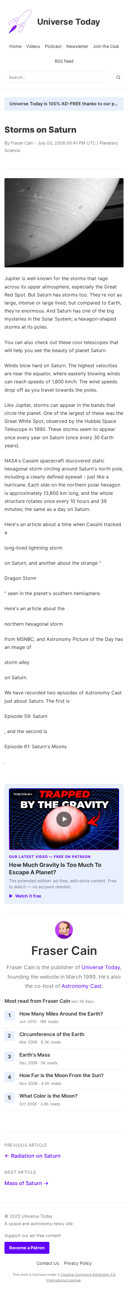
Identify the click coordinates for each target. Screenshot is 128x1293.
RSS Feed (64, 61)
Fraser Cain (22, 142)
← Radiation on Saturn (32, 1156)
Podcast (53, 46)
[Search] (118, 77)
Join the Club (106, 46)
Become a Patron (27, 1247)
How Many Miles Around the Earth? (61, 1014)
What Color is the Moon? (48, 1096)
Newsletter (77, 46)
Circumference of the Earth (51, 1034)
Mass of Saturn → (26, 1183)
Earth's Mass (34, 1055)
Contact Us (48, 1263)
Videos (33, 46)
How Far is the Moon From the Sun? (61, 1075)
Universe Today (68, 22)
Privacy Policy (78, 1263)
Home (15, 46)
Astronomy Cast (82, 986)
